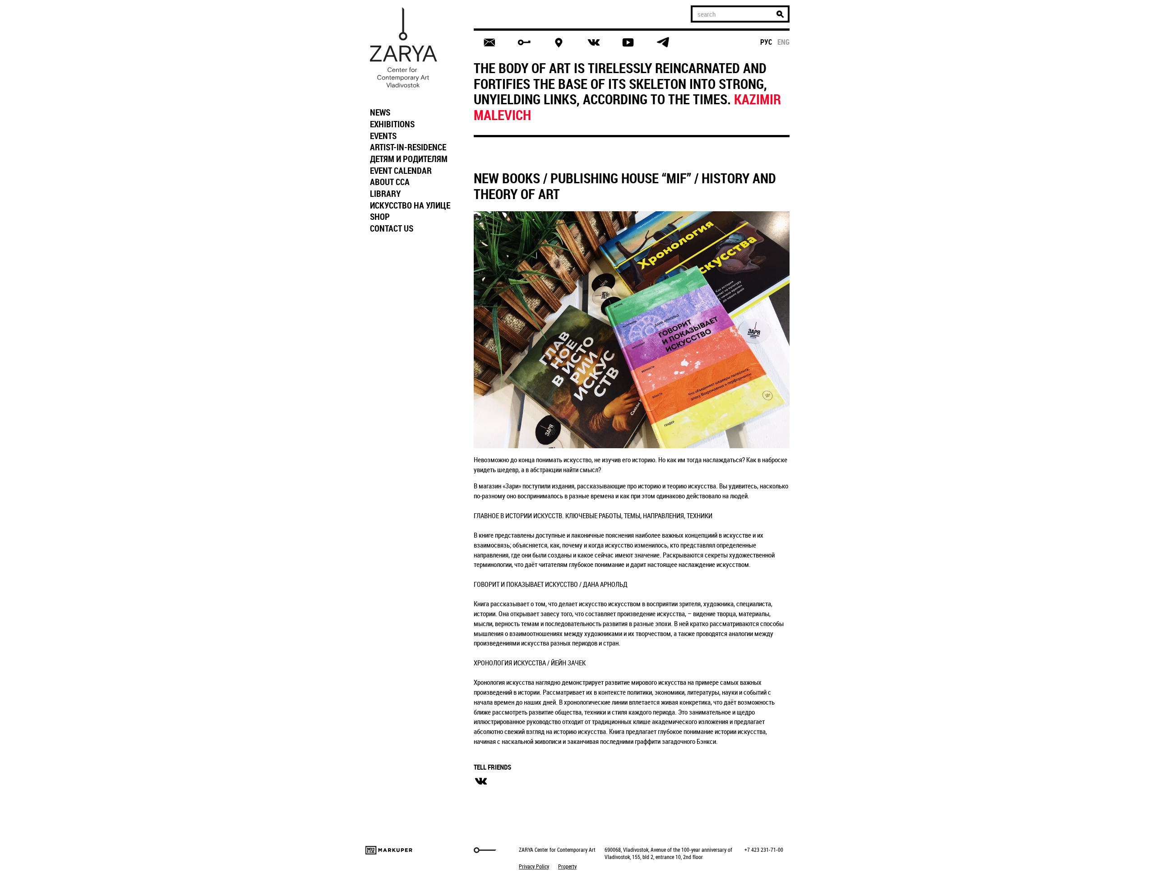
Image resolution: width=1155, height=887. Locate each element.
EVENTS (383, 136)
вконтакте (481, 781)
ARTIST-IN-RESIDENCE (408, 147)
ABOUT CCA (390, 182)
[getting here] (559, 42)
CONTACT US (391, 228)
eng (783, 42)
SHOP (380, 217)
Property (567, 866)
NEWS (380, 112)
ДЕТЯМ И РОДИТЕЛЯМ (409, 159)
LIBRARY (385, 194)
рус (766, 42)
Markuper (388, 850)
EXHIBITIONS (392, 124)
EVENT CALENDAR (401, 170)
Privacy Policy (534, 866)
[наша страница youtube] (628, 42)
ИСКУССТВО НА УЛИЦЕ (410, 205)
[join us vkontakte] (593, 42)
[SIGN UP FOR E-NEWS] (489, 42)
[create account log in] (524, 42)
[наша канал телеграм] (663, 42)
